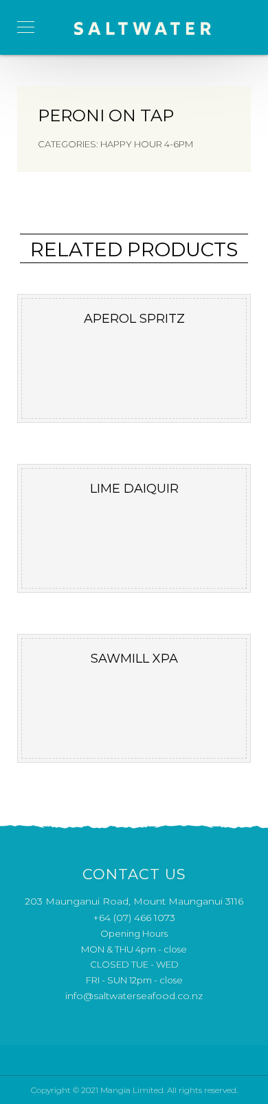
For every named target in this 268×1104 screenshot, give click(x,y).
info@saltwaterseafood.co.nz (134, 996)
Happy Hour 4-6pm (146, 143)
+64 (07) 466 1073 (134, 917)
